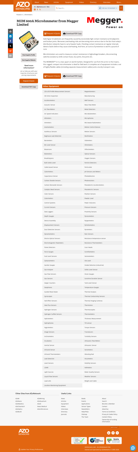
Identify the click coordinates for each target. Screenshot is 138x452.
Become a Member (108, 404)
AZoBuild (18, 412)
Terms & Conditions (108, 412)
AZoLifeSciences (42, 409)
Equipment (65, 404)
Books (83, 398)
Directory (64, 412)
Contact (104, 406)
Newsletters (86, 409)
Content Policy (107, 417)
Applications (86, 404)
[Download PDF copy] (10, 31)
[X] (10, 45)
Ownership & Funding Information (109, 421)
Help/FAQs (85, 412)
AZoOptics (18, 409)
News (63, 398)
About (104, 398)
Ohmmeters (28, 15)
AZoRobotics (19, 404)
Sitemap (84, 414)
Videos (63, 406)
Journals (64, 414)
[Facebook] (10, 41)
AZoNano (18, 401)
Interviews (64, 409)
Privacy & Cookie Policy (109, 414)
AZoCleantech (20, 406)
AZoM (17, 398)
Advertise (105, 409)
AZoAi (39, 404)
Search (104, 401)
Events (84, 401)
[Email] (10, 55)
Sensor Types (86, 406)
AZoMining (41, 398)
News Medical (42, 406)
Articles (63, 401)
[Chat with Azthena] (133, 448)
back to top (114, 427)
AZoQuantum (41, 401)
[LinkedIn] (10, 36)
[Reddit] (10, 50)
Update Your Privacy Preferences (32, 449)
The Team (85, 417)
